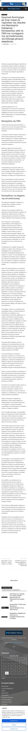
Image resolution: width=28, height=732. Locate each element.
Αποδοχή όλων (14, 720)
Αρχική (2, 12)
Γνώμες (3, 690)
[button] (2, 9)
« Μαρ (3, 678)
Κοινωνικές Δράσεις (6, 699)
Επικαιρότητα (8, 12)
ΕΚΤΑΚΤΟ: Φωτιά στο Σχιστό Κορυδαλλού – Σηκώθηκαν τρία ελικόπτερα (21, 563)
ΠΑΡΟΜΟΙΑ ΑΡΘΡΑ (6, 587)
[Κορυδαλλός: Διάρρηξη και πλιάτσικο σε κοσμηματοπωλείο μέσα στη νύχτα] (5, 615)
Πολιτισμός (4, 704)
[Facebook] (12, 47)
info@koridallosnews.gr (17, 642)
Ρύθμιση (14, 724)
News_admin (6, 44)
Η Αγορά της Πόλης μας (7, 697)
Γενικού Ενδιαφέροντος (5, 608)
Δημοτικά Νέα (4, 693)
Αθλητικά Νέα (4, 686)
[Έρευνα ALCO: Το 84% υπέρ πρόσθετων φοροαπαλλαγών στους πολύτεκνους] (5, 606)
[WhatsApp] (22, 47)
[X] (15, 47)
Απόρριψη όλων (14, 728)
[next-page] (5, 622)
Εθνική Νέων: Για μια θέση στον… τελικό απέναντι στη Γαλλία (6, 562)
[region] (14, 719)
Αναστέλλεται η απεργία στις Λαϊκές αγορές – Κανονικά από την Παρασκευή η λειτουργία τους (17, 597)
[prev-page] (2, 622)
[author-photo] (14, 578)
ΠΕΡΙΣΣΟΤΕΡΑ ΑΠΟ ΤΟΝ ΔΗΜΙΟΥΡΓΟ (11, 590)
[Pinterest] (19, 47)
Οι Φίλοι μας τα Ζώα (6, 702)
